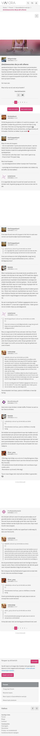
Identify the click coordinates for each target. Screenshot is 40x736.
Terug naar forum (8, 689)
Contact (4, 721)
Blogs (3, 719)
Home (5, 7)
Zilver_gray (12, 452)
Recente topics (7, 693)
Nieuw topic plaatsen (9, 700)
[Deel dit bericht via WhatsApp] (18, 95)
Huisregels (4, 726)
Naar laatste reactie (26, 109)
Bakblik (10, 267)
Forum (11, 7)
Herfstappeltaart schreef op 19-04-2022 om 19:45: (20, 319)
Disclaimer (4, 728)
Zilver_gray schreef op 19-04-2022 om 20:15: (18, 610)
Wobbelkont (12, 116)
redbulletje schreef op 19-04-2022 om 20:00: (18, 421)
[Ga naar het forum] (32, 3)
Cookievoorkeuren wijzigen (10, 733)
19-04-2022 (10, 60)
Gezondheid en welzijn (22, 7)
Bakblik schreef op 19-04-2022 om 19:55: (16, 357)
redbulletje (11, 352)
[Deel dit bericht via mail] (22, 95)
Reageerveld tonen (8, 675)
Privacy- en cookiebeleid (9, 730)
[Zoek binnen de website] (28, 3)
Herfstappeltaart (13, 138)
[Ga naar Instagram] (37, 708)
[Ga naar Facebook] (33, 708)
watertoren (11, 176)
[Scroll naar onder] (37, 16)
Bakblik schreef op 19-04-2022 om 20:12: (16, 544)
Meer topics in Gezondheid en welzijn (14, 696)
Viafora (4, 708)
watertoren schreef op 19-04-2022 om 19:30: (18, 249)
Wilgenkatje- (12, 59)
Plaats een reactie (13, 109)
